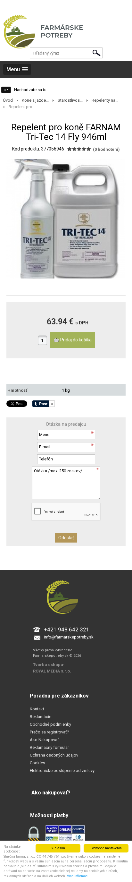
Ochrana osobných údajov (54, 755)
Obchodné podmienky (50, 724)
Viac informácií (78, 876)
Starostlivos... (70, 100)
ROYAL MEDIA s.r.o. (52, 671)
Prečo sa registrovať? (49, 732)
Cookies (37, 762)
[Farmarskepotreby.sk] (66, 37)
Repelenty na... (105, 100)
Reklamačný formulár (49, 747)
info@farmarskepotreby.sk (69, 637)
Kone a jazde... (35, 100)
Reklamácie (40, 716)
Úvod (8, 100)
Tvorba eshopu (48, 664)
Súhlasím (58, 848)
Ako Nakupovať (44, 739)
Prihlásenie (10, 6)
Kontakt (37, 708)
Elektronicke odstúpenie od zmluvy (62, 770)
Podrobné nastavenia (106, 848)
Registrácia (34, 6)
